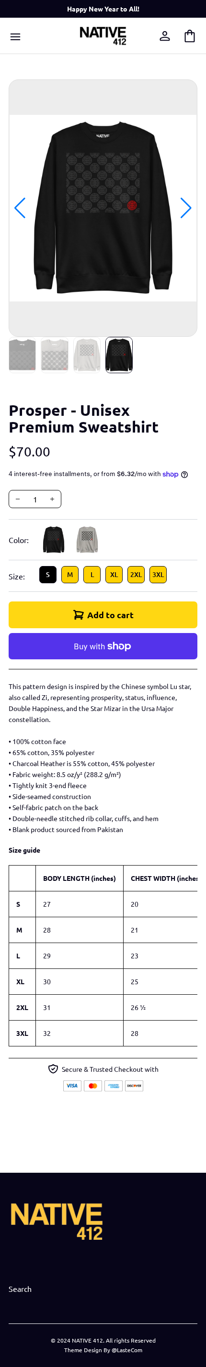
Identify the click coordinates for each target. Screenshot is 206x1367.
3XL (158, 574)
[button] (186, 208)
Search (20, 1288)
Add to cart (110, 614)
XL (114, 574)
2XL (136, 574)
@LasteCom (127, 1350)
